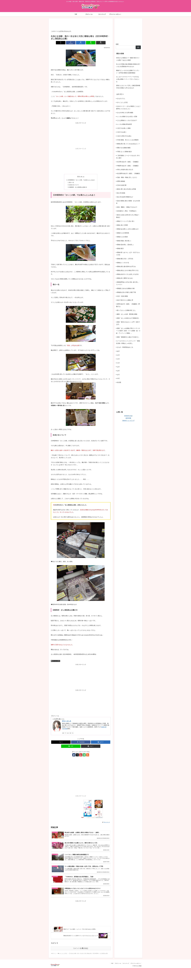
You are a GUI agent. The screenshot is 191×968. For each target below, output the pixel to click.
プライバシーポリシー (135, 963)
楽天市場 (128, 418)
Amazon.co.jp (128, 415)
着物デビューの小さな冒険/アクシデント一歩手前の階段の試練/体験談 (127, 72)
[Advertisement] (81, 24)
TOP (112, 963)
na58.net (103, 727)
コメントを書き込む (80, 948)
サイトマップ (126, 963)
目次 (78, 176)
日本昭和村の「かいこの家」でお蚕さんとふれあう (81, 180)
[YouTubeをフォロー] (68, 733)
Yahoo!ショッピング (128, 420)
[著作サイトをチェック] (63, 733)
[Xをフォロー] (65, 733)
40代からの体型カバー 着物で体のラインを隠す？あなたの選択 (127, 59)
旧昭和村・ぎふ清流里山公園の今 (78, 187)
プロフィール (118, 963)
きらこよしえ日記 (56, 660)
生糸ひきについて (74, 184)
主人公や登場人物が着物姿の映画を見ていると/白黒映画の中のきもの (128, 65)
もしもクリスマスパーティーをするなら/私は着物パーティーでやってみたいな (127, 79)
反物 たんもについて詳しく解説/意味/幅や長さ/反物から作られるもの (128, 87)
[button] (101, 42)
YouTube (64, 728)
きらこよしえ (66, 721)
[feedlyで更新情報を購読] (70, 733)
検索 (117, 44)
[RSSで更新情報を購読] (73, 733)
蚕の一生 (71, 182)
